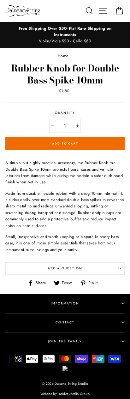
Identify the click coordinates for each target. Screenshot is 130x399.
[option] (65, 35)
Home (63, 56)
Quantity (65, 112)
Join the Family (65, 341)
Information (65, 303)
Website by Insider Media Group (65, 393)
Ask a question (65, 268)
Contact (65, 322)
